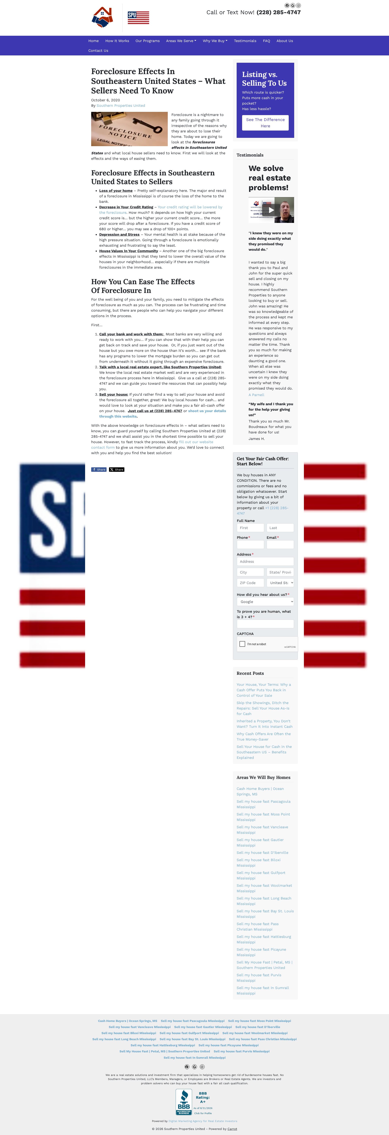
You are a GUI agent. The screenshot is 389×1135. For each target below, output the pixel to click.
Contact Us (98, 50)
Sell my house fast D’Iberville (262, 852)
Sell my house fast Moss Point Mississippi (259, 1021)
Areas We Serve (179, 41)
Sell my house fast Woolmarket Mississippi (254, 1033)
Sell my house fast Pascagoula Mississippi (192, 1021)
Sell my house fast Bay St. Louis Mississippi (192, 1039)
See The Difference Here (265, 122)
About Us (285, 41)
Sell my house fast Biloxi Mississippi (129, 1033)
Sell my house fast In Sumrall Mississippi (194, 1057)
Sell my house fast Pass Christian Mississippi (263, 1039)
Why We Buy (213, 41)
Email (273, 537)
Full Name (246, 520)
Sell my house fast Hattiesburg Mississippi (163, 1045)
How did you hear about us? (263, 594)
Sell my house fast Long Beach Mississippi (124, 1039)
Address (245, 554)
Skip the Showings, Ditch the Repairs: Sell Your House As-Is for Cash (263, 708)
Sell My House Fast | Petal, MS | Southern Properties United (165, 1051)
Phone (243, 537)
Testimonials (245, 41)
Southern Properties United (121, 105)
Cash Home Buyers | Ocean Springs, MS (127, 1021)
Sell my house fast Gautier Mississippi (203, 1027)
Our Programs (148, 41)
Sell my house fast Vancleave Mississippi (140, 1027)
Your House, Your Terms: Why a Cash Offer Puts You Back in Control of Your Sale (264, 690)
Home (93, 41)
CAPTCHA (245, 634)
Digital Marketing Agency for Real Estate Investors (203, 1121)
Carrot (232, 1129)
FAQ (266, 41)
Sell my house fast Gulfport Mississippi (189, 1033)
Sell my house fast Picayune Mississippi (229, 1045)
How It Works (117, 41)
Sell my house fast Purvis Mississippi (241, 1051)
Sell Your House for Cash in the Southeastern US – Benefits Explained (264, 752)
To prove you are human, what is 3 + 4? (264, 614)
